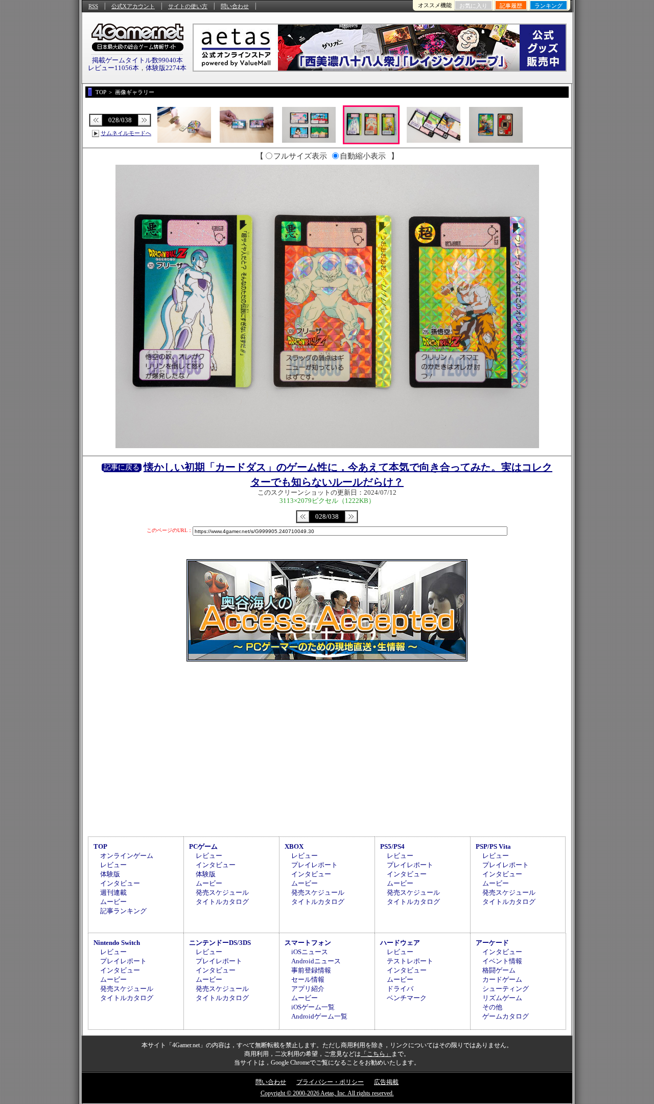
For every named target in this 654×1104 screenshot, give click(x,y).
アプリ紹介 (307, 988)
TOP (100, 846)
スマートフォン (308, 942)
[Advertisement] (327, 747)
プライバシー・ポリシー (330, 1082)
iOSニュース (309, 952)
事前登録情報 (311, 970)
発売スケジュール (222, 892)
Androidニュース (316, 961)
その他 (492, 1007)
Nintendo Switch (117, 942)
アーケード (492, 942)
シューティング (505, 988)
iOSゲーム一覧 (313, 1007)
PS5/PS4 (392, 846)
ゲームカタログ (505, 1016)
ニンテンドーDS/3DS (220, 942)
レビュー (113, 865)
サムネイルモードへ (126, 133)
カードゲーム (502, 979)
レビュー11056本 (113, 68)
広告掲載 (386, 1082)
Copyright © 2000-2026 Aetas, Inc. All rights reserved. (327, 1093)
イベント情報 (502, 961)
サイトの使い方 (187, 6)
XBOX (294, 846)
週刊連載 (113, 892)
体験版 (110, 874)
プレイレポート (314, 865)
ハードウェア (400, 942)
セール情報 (307, 979)
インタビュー (120, 883)
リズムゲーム (502, 998)
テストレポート (410, 961)
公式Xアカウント (133, 6)
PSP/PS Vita (493, 846)
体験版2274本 (166, 68)
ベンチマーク (407, 998)
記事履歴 (511, 6)
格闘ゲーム (499, 970)
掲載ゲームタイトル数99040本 (137, 60)
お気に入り (473, 6)
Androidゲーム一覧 (319, 1016)
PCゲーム (203, 846)
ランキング (548, 6)
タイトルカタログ (222, 902)
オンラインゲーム (126, 855)
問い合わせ (235, 6)
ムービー (113, 902)
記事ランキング (123, 911)
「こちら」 (376, 1053)
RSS (93, 6)
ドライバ (400, 988)
